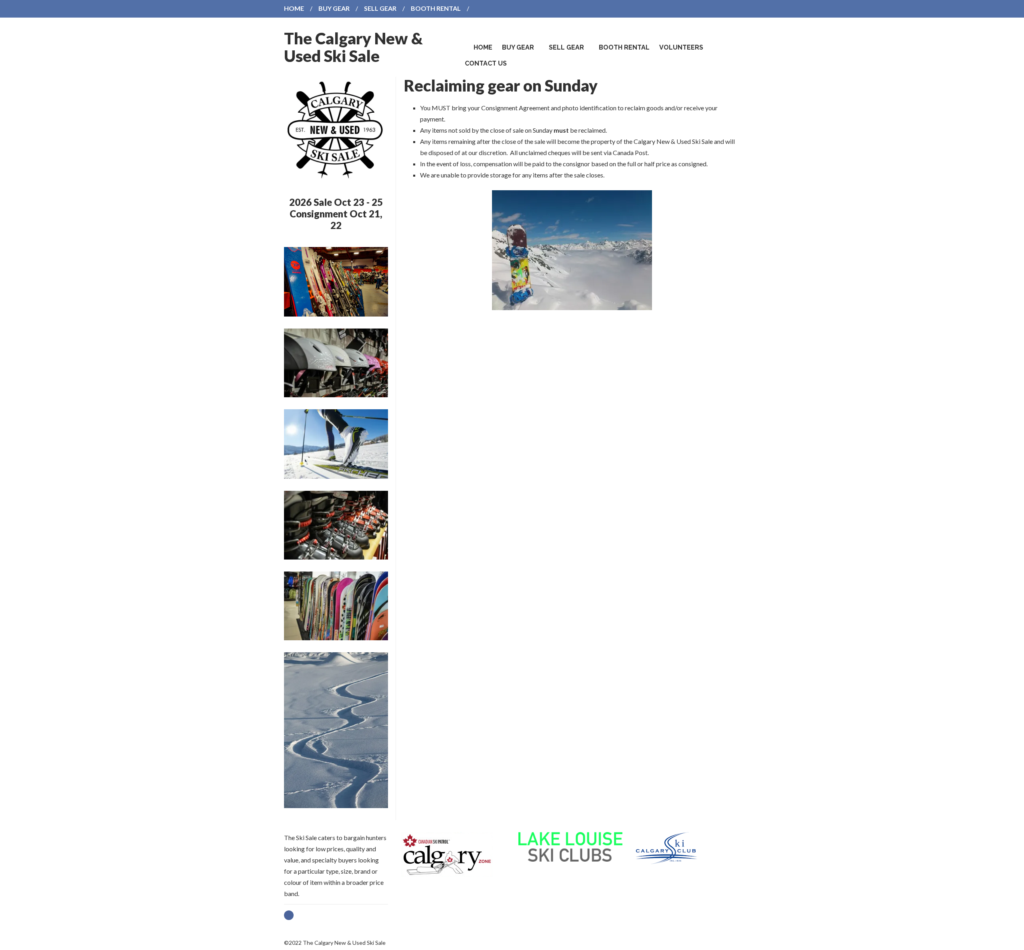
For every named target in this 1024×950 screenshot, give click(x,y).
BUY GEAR (334, 8)
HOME (294, 8)
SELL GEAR (380, 8)
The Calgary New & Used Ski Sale (353, 47)
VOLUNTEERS (681, 47)
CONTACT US (486, 63)
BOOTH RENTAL (436, 8)
